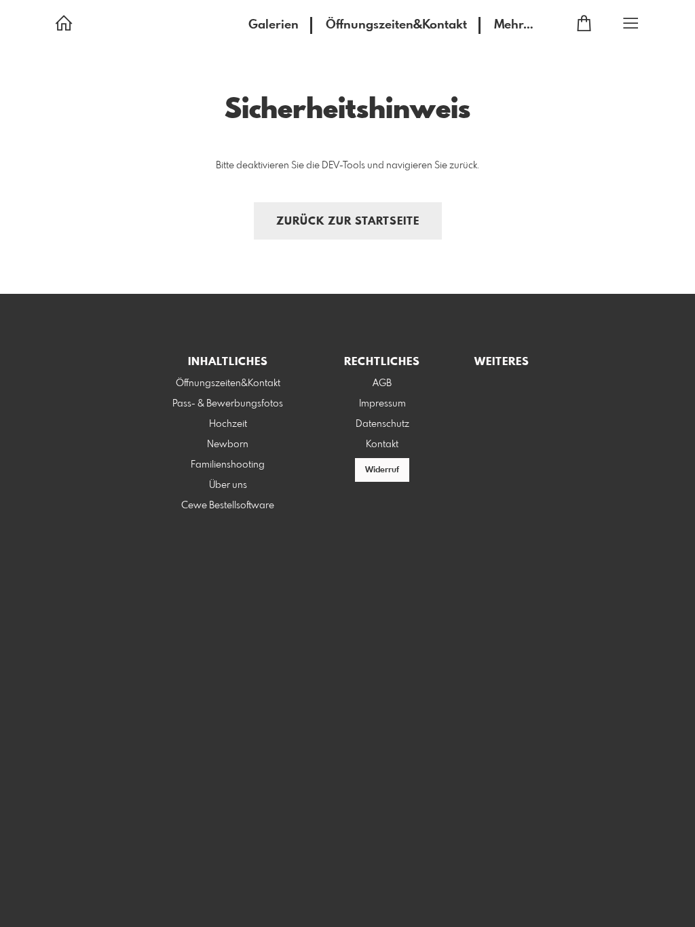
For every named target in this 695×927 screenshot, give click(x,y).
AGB (382, 383)
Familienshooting (228, 465)
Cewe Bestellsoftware (227, 505)
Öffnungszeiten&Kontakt (396, 25)
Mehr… (513, 25)
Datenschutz (382, 424)
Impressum (382, 404)
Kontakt (382, 444)
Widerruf (382, 470)
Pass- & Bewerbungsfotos (227, 404)
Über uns (228, 485)
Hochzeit (228, 424)
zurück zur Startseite (347, 221)
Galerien (273, 25)
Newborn (227, 444)
